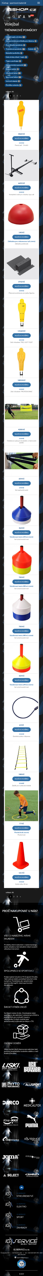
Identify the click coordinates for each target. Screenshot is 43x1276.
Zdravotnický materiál (16, 65)
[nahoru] (21, 1187)
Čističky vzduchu (13, 85)
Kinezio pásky (12, 69)
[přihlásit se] (24, 16)
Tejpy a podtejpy (13, 61)
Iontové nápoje (12, 81)
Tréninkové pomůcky (15, 49)
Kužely (31, 49)
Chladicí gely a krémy (15, 37)
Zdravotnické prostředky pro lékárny (21, 41)
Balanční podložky (14, 53)
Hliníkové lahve (13, 73)
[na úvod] (21, 10)
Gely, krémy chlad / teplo (16, 57)
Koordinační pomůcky (15, 45)
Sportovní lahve (13, 77)
